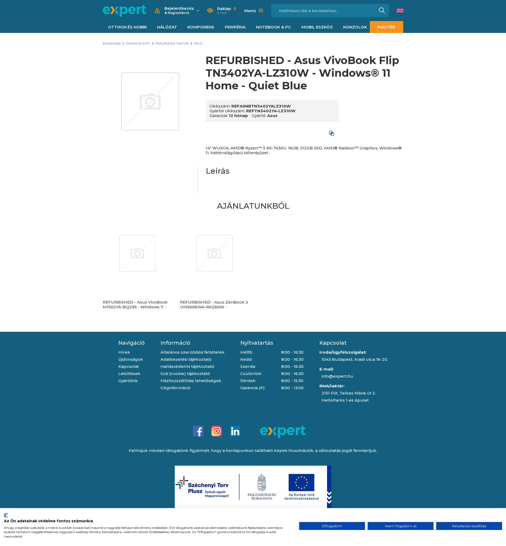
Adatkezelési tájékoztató (186, 359)
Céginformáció (175, 387)
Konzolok (355, 27)
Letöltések (129, 373)
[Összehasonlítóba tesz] (331, 133)
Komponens (200, 27)
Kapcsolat (128, 366)
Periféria (235, 27)
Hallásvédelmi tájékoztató (187, 366)
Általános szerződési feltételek (192, 352)
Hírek (124, 352)
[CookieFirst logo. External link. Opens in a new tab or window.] (6, 515)
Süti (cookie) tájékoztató (185, 373)
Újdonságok (130, 359)
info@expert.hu (337, 376)
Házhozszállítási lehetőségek (190, 380)
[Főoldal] (124, 10)
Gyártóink (128, 380)
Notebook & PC (273, 27)
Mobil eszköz (317, 27)
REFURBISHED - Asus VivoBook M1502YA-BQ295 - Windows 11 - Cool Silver (135, 307)
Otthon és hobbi (127, 27)
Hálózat (167, 27)
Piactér (386, 27)
